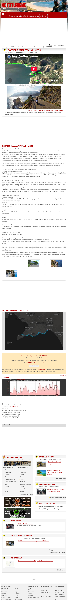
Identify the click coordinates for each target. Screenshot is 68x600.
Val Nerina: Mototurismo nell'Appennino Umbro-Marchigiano (35, 561)
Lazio (6, 484)
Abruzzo (7, 470)
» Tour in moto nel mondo (31, 16)
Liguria (7, 486)
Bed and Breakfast (60, 596)
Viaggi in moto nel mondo (57, 550)
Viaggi (30, 593)
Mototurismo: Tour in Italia (18, 47)
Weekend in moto (13, 406)
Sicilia (21, 479)
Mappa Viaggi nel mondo (57, 552)
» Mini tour (43, 16)
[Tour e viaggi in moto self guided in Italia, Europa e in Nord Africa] (17, 513)
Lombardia (8, 489)
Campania (8, 477)
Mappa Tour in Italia (33, 597)
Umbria (22, 486)
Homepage (6, 47)
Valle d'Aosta (24, 489)
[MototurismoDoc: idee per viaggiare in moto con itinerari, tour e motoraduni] (14, 4)
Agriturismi (58, 598)
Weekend (30, 592)
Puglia (22, 474)
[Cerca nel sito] (61, 11)
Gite (29, 590)
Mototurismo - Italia (26, 494)
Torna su (63, 375)
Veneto (22, 491)
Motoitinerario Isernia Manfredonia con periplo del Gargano (55, 472)
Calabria (7, 474)
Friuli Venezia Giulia (10, 481)
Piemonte (23, 472)
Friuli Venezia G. (6, 599)
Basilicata (8, 472)
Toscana (22, 481)
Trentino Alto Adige (25, 484)
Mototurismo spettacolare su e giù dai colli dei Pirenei (33, 541)
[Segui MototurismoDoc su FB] (65, 11)
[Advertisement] (34, 31)
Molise (22, 470)
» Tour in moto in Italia (15, 16)
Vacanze (30, 595)
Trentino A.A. (18, 599)
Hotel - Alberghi (59, 594)
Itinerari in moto (61, 478)
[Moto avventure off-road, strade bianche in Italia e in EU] (17, 502)
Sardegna (23, 477)
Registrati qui (42, 369)
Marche (7, 491)
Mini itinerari (61, 570)
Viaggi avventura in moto (58, 497)
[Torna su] (34, 579)
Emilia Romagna (10, 479)
